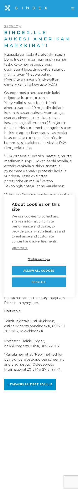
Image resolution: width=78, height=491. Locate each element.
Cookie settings (39, 259)
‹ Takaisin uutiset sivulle (30, 384)
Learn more (19, 247)
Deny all (39, 282)
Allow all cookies (38, 270)
